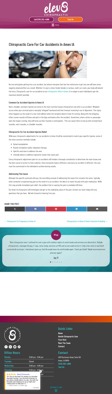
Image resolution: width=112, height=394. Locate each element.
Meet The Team (64, 343)
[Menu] (56, 390)
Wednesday (9, 365)
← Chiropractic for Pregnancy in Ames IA (19, 221)
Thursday (8, 370)
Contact (61, 346)
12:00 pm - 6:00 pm (36, 357)
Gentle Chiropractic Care (68, 336)
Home (60, 333)
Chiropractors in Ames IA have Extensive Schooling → (87, 221)
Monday (7, 357)
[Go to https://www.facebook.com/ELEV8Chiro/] (6, 347)
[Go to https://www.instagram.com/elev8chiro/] (10, 347)
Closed (31, 361)
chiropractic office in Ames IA (59, 91)
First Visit (62, 339)
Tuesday (7, 361)
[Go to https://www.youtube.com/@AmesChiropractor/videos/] (14, 347)
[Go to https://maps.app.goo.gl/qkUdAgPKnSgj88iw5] (19, 347)
